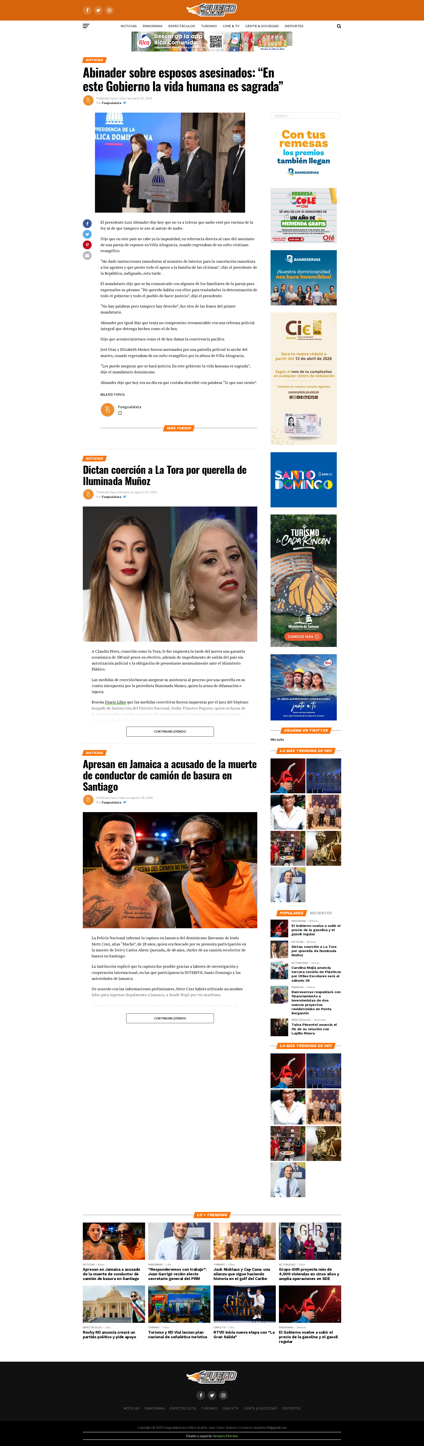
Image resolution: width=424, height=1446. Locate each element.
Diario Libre (115, 702)
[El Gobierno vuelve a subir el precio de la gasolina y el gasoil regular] (288, 776)
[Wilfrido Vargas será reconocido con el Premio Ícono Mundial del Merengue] (288, 848)
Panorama (152, 26)
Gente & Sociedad (262, 26)
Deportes (294, 26)
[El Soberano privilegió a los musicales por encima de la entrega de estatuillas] (323, 776)
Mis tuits (277, 739)
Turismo (209, 26)
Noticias (129, 26)
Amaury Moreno (225, 1436)
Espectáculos (181, 26)
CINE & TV (231, 26)
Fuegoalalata (111, 103)
